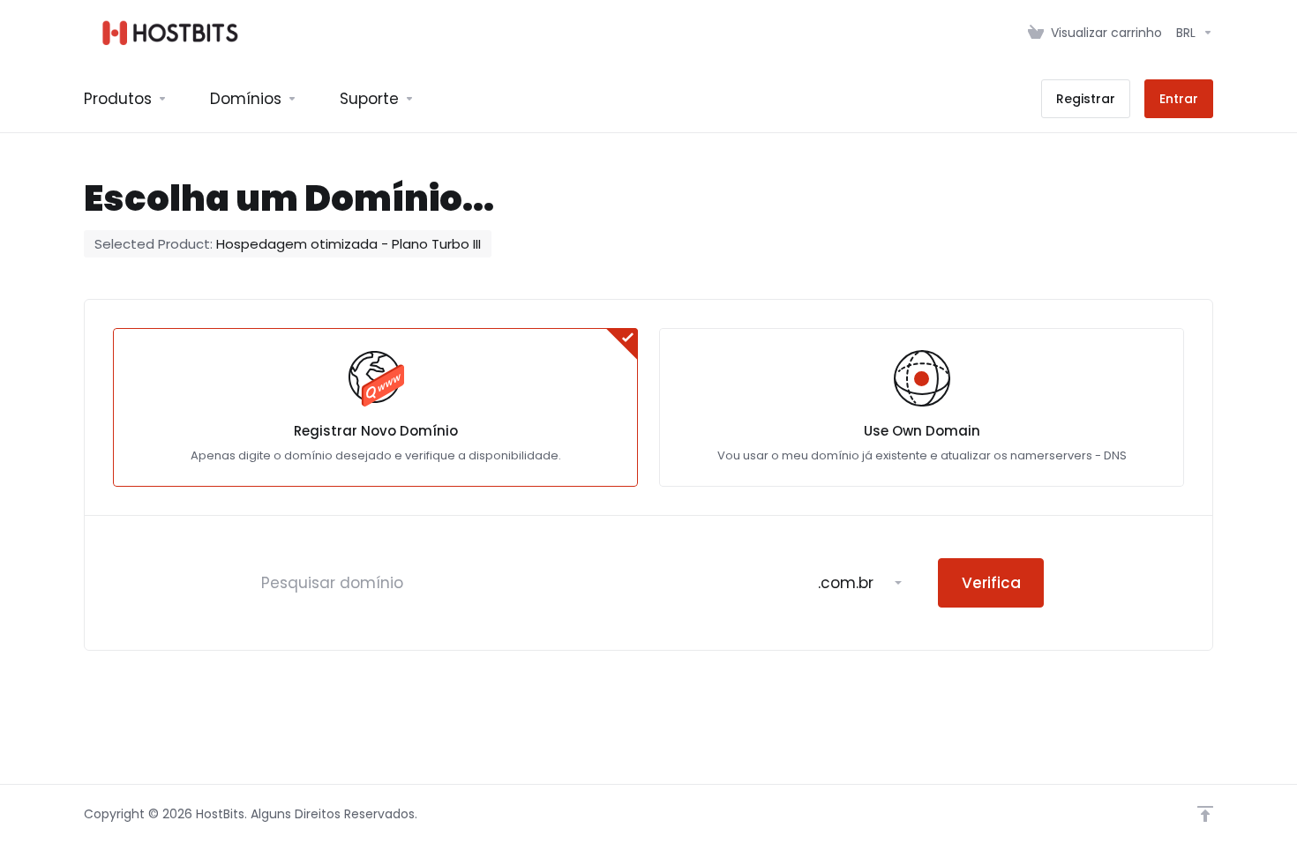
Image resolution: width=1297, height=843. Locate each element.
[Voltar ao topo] (1205, 814)
